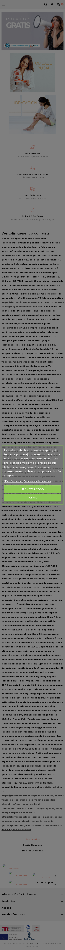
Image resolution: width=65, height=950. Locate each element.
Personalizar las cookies (37, 480)
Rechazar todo (32, 489)
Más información (13, 480)
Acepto (32, 497)
